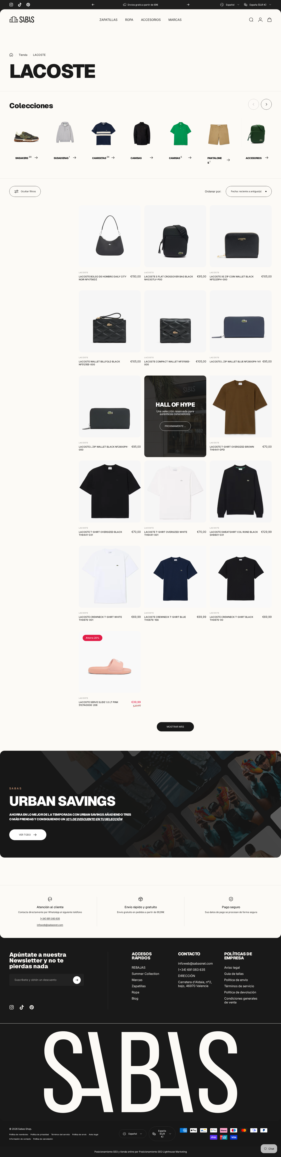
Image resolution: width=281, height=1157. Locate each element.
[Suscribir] (77, 980)
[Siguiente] (188, 4)
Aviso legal (232, 967)
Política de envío (236, 980)
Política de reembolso (18, 1134)
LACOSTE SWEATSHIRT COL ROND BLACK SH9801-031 (234, 533)
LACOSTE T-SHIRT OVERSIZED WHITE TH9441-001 (165, 533)
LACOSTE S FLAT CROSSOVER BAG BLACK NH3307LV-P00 (168, 278)
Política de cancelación (43, 1139)
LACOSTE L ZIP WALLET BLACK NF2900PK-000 (103, 448)
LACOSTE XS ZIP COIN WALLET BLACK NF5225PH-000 (232, 278)
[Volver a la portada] (11, 55)
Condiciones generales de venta (240, 1000)
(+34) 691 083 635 (50, 918)
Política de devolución (240, 992)
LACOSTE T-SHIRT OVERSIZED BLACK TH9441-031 (100, 533)
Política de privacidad (40, 1134)
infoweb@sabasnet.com (50, 924)
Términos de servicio (239, 986)
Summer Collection (145, 974)
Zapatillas (139, 986)
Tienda (23, 54)
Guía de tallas (234, 974)
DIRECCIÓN (186, 976)
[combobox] (230, 4)
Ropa (135, 992)
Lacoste (83, 272)
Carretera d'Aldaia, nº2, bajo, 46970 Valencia (195, 984)
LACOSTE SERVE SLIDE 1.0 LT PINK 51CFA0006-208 (98, 703)
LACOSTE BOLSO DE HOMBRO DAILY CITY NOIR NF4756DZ (102, 278)
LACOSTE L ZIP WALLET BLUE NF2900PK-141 (235, 361)
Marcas (137, 980)
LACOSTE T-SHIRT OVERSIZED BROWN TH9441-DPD (232, 448)
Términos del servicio (60, 1134)
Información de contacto (20, 1139)
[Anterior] (93, 4)
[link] (175, 426)
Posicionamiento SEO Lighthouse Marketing (163, 1151)
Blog (135, 998)
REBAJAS (138, 967)
